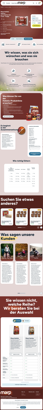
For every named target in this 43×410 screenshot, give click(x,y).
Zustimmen (23, 407)
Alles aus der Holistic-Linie (8, 116)
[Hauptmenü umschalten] (4, 3)
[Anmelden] (36, 3)
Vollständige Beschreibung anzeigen (35, 154)
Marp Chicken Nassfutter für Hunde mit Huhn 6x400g (21, 222)
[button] (29, 21)
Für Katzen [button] (27, 320)
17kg (36, 20)
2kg (36, 18)
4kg (39, 20)
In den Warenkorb (36, 25)
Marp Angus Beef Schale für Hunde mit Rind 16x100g (6, 222)
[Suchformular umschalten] (33, 3)
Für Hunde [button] (18, 320)
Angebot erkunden (16, 354)
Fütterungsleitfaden (28, 38)
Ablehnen (18, 407)
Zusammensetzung (19, 38)
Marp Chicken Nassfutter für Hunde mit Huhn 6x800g (35, 222)
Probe (34, 18)
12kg (33, 20)
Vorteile (12, 38)
